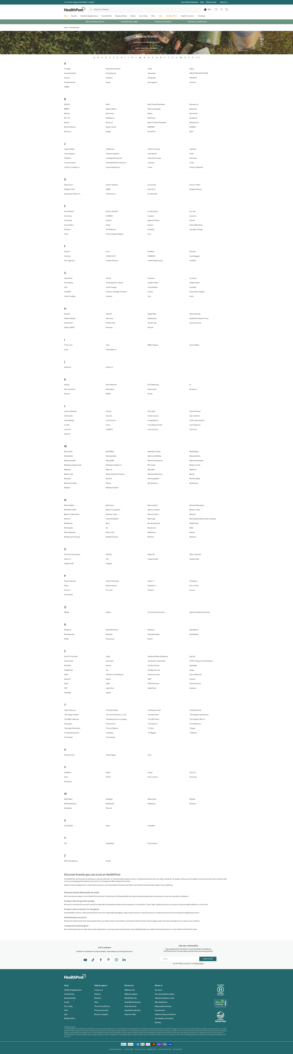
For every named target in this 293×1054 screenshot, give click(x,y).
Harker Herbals (70, 318)
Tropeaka (109, 733)
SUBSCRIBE (208, 959)
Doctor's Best (194, 185)
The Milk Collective (71, 719)
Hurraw (150, 327)
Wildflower (110, 804)
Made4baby (194, 452)
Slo (107, 670)
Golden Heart (194, 283)
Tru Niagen (152, 733)
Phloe (66, 586)
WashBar (109, 799)
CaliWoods (110, 149)
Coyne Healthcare (113, 167)
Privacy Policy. (199, 963)
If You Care (68, 345)
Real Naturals (69, 634)
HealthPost (118, 1049)
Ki (190, 385)
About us (223, 2)
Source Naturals (195, 674)
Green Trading (69, 296)
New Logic (151, 519)
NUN (191, 528)
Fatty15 (67, 252)
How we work (160, 1010)
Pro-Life (109, 590)
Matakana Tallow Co (114, 465)
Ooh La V (67, 559)
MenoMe (151, 470)
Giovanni (151, 278)
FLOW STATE (111, 256)
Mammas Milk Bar (155, 456)
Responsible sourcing (163, 1006)
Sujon (66, 684)
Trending (201, 16)
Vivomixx (193, 777)
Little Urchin (111, 420)
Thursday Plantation (72, 728)
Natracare (110, 505)
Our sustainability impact (164, 994)
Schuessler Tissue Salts (156, 661)
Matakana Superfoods (72, 465)
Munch (108, 483)
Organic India (153, 559)
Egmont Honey (153, 220)
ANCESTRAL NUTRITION (198, 73)
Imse (108, 345)
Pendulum (193, 581)
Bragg (108, 132)
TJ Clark (151, 728)
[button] (216, 9)
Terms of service (140, 1049)
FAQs (96, 1002)
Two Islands (110, 737)
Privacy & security (101, 1010)
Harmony (109, 318)
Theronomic (111, 724)
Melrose (109, 470)
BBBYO (66, 109)
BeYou (150, 113)
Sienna (108, 665)
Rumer (150, 639)
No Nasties (68, 523)
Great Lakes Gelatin (197, 292)
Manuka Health (70, 461)
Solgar (191, 670)
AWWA (66, 87)
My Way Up (193, 483)
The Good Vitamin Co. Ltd (116, 715)
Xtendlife (151, 826)
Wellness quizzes (131, 994)
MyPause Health (112, 488)
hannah (109, 314)
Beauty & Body (121, 16)
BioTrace (109, 123)
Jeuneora (67, 367)
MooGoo (67, 479)
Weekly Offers (171, 16)
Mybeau (67, 488)
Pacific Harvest (70, 581)
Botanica (67, 132)
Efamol (109, 220)
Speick (108, 679)
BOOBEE (192, 127)
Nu (107, 528)
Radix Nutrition (112, 630)
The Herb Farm (153, 715)
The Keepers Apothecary (199, 715)
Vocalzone (68, 782)
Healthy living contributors (165, 1014)
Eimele (192, 220)
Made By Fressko (154, 452)
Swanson (192, 688)
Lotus (108, 425)
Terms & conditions (102, 1006)
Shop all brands (130, 1006)
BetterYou (110, 113)
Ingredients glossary (133, 1010)
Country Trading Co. (72, 167)
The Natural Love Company (116, 719)
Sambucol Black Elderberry (158, 656)
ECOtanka (68, 220)
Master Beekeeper (196, 461)
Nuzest (192, 532)
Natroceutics (153, 505)
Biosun (66, 123)
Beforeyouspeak (154, 109)
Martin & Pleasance (155, 461)
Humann (109, 327)
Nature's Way (194, 510)
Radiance (67, 630)
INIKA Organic (153, 345)
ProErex (151, 590)
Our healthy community (164, 1018)
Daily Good (68, 185)
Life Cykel (151, 411)
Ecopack (151, 216)
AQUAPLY (193, 78)
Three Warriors (195, 724)
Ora (107, 559)
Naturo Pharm (153, 514)
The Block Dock (195, 710)
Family (132, 16)
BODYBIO (151, 127)
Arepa (108, 82)
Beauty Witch (111, 109)
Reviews (158, 1022)
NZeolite (192, 537)
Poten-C (67, 590)
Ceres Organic (69, 154)
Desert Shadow (112, 185)
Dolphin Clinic (69, 189)
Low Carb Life (153, 429)
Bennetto (193, 109)
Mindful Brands (131, 998)
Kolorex (67, 394)
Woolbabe (68, 808)
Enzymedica (68, 225)
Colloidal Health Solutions (116, 163)
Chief (191, 154)
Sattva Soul (68, 661)
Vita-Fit (192, 773)
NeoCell (192, 514)
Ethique (67, 229)
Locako (67, 425)
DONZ (108, 189)
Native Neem (69, 505)
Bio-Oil (67, 118)
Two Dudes (68, 737)
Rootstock (110, 639)
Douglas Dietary (195, 189)
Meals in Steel (194, 465)
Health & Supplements (89, 16)
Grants (150, 292)
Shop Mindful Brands (146, 48)
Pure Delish (68, 595)
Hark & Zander (195, 314)
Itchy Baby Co (111, 350)
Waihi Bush (68, 799)
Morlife (109, 479)
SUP (65, 688)
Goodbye (192, 287)
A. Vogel (67, 69)
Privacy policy (128, 1049)
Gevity (108, 278)
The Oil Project (153, 719)
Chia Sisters (152, 154)
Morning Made (153, 479)
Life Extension (195, 411)
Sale (160, 16)
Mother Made (194, 479)
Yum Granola (152, 843)
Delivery (97, 994)
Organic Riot (194, 559)
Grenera (109, 296)
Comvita (151, 163)
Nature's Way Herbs (71, 514)
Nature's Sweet (154, 510)
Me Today (151, 465)
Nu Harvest (152, 528)
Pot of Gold (193, 586)
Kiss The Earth (69, 389)
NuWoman (152, 532)
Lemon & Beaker (70, 411)
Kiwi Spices (110, 389)
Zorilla (108, 861)
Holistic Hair (110, 323)
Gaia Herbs (68, 278)
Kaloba (66, 385)
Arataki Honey (69, 82)
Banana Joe (193, 104)
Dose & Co (152, 189)
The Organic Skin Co (197, 719)
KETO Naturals (153, 385)
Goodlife (67, 292)
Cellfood (192, 149)
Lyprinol (67, 434)
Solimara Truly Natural (114, 674)
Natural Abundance (196, 505)
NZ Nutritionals (112, 537)
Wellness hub (211, 2)
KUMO (108, 394)
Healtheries (152, 318)
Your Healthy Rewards (189, 2)
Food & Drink (107, 16)
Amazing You (111, 73)
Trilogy (192, 728)
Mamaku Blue (111, 456)
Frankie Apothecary (155, 261)
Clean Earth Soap (154, 158)
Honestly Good (195, 323)
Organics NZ (69, 563)
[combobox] (144, 9)
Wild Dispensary (70, 804)
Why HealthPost (161, 1002)
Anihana (109, 78)
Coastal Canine (70, 163)
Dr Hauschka (152, 194)
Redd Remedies (154, 634)
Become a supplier (101, 1014)
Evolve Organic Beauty (114, 234)
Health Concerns (187, 16)
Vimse (150, 773)
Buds (191, 132)
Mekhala (67, 470)
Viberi (108, 773)
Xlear (108, 826)
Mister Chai (68, 474)
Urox (149, 755)
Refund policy (177, 1049)
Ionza (66, 350)
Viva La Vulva (153, 777)
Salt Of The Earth (71, 656)
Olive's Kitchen (195, 554)
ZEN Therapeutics (71, 861)
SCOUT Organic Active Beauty (201, 661)
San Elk (192, 656)
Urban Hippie (111, 755)
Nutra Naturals (70, 532)
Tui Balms (193, 733)
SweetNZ (67, 693)
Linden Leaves (153, 416)
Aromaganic (152, 82)
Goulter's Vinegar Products (116, 292)
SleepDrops (68, 670)
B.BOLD (67, 104)
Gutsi (191, 296)
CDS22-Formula (154, 149)
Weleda (192, 799)
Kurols (150, 394)
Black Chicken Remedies (157, 123)
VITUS (108, 777)
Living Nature (153, 420)
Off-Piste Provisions (72, 554)
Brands (74, 16)
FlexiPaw (151, 252)
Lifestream (68, 416)
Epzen (108, 225)
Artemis (192, 82)
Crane (150, 167)
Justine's (109, 367)
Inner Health (194, 345)
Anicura (67, 78)
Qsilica (108, 612)
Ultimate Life (69, 755)
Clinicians (193, 158)
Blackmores (194, 123)
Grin (149, 296)
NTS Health (68, 528)
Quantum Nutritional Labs (199, 612)
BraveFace (151, 132)
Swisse (108, 693)
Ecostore (192, 216)
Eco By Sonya (153, 211)
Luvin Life (193, 429)
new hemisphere (112, 519)
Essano (150, 225)
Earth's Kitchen (112, 211)
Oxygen (109, 563)
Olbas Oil (151, 554)
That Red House (112, 710)
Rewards (97, 998)
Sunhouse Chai (195, 684)
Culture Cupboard (196, 167)
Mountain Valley (70, 483)
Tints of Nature (112, 728)
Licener (108, 411)
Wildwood (151, 804)
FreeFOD (192, 261)
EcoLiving (68, 216)
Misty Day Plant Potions (115, 474)
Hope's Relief (69, 327)
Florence (67, 256)
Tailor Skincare (70, 710)
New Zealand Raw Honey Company (202, 519)
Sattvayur (110, 661)
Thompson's (153, 724)
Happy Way (152, 314)
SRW (149, 679)
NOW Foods (193, 523)
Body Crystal (111, 127)
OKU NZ (109, 554)
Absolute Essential (113, 69)
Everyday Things (195, 229)
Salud (108, 656)
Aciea (150, 69)
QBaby (66, 612)
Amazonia (152, 73)
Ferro (108, 252)
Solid (66, 674)
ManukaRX (110, 461)
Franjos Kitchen (112, 261)
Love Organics (194, 425)
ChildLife (67, 158)
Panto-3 (151, 581)
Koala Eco (193, 389)
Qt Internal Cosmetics (156, 612)
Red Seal (109, 634)
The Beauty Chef (154, 710)
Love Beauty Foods (155, 425)
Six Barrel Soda (153, 665)
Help (202, 2)
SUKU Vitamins (153, 684)
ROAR (66, 639)
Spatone (67, 679)
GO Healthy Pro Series (114, 283)
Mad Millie (110, 452)
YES (65, 843)
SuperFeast (152, 688)
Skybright (193, 665)
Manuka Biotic (195, 456)
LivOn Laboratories (196, 420)
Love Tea (67, 429)
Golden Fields (153, 283)
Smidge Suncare (154, 670)
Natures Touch (111, 514)
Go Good (192, 278)
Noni (108, 523)
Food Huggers (194, 256)
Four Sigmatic (69, 261)
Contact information (165, 1049)
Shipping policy (152, 1049)
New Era (67, 519)
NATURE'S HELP (70, 510)
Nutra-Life (110, 532)
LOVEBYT (109, 429)
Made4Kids (68, 456)
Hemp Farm (68, 323)
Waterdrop (152, 799)
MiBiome (192, 470)
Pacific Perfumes (112, 581)
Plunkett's (152, 586)
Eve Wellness (111, 229)
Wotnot (109, 808)
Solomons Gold (154, 674)
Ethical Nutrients (196, 225)
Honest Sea (152, 323)
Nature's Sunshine (113, 510)
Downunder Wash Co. (72, 194)
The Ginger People (71, 715)
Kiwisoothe (152, 389)
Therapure (68, 724)
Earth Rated (68, 211)
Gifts (153, 16)
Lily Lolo (109, 416)
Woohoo (192, 804)
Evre (149, 234)
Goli (65, 287)
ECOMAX (109, 216)
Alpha (191, 69)
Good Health (152, 287)
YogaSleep (110, 843)
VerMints (67, 773)
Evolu (66, 234)
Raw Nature (193, 630)
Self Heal (67, 665)
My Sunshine (152, 483)
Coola (191, 163)
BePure (67, 113)
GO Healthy (68, 283)
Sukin (108, 684)
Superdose (110, 688)
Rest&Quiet (193, 634)
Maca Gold (68, 452)
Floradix (192, 252)
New (66, 16)
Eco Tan (192, 211)
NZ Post (151, 537)
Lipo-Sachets (194, 416)
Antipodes (152, 78)
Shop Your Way (130, 1014)
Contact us (98, 990)
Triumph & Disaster (71, 733)
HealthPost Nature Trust (199, 318)
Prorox (192, 590)
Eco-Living (143, 16)
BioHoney (151, 118)
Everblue (151, 229)
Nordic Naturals (154, 523)
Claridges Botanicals (114, 158)
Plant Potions (111, 586)
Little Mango (69, 420)
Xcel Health (68, 826)
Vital (66, 777)
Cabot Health (69, 149)
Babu (108, 104)
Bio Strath (193, 113)
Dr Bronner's (111, 194)
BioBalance (110, 118)
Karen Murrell (111, 385)
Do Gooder (152, 185)
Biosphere (193, 118)
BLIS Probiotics (70, 127)
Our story (158, 990)
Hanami (67, 314)
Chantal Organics (112, 154)
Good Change (111, 287)
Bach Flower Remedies (156, 104)
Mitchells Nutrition (155, 474)
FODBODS (151, 256)
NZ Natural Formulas (72, 537)
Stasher (192, 679)
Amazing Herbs (70, 73)
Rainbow (151, 630)
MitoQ (191, 474)
